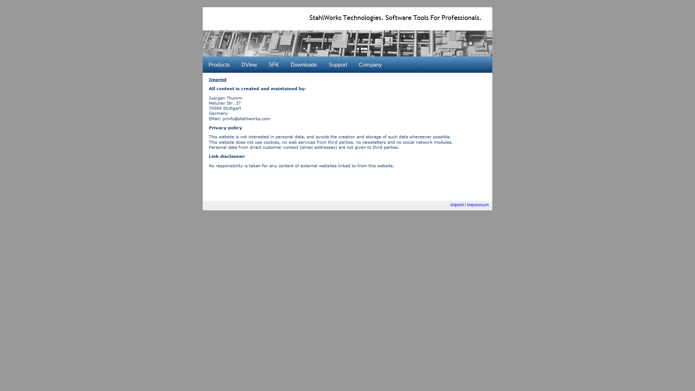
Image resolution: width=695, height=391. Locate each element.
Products (219, 65)
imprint (457, 204)
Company (370, 65)
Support (338, 65)
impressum (478, 204)
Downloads (304, 65)
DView (249, 65)
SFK (274, 65)
